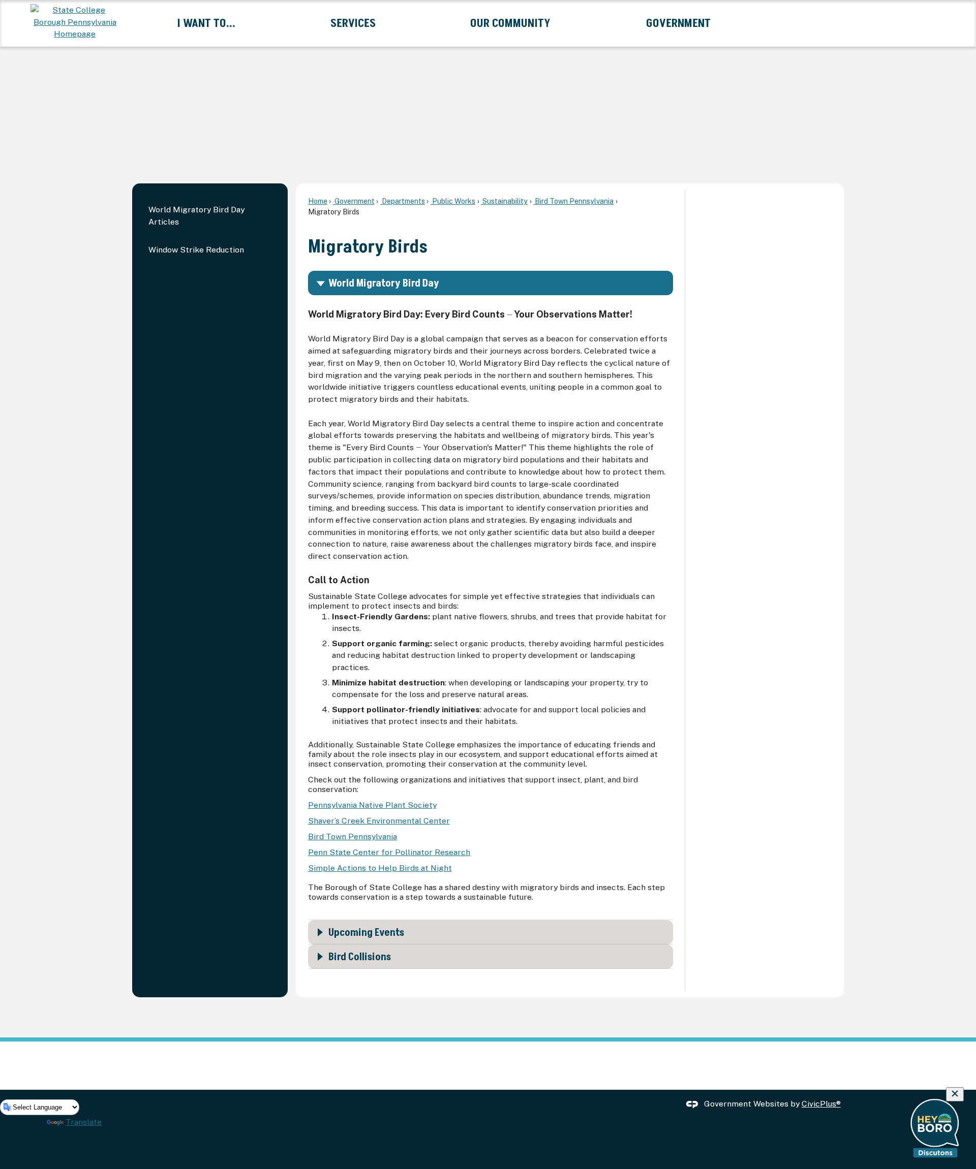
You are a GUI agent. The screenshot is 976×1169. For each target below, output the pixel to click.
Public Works (453, 201)
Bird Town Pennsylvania (573, 201)
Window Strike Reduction (196, 250)
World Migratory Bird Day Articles (196, 216)
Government (354, 201)
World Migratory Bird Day (383, 283)
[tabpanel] (490, 603)
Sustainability (504, 201)
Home (317, 201)
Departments (402, 201)
